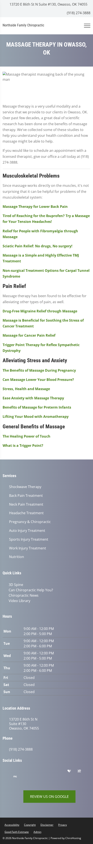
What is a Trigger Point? (23, 445)
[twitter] (51, 772)
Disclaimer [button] (46, 825)
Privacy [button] (62, 825)
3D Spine (16, 584)
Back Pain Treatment (26, 495)
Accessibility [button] (12, 825)
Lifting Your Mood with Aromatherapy (36, 416)
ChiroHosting (73, 838)
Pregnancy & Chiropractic (30, 522)
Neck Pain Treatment (26, 504)
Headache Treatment (26, 513)
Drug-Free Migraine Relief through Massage (40, 311)
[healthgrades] (72, 772)
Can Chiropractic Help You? (31, 590)
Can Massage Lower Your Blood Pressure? (38, 379)
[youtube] (62, 772)
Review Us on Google (49, 796)
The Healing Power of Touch (26, 436)
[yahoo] (8, 777)
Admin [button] (37, 832)
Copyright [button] (30, 825)
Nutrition (16, 557)
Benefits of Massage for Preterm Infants (37, 407)
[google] (8, 772)
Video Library (19, 600)
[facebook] (18, 772)
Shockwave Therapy (25, 487)
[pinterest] (40, 772)
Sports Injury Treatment (28, 539)
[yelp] (29, 772)
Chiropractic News (23, 595)
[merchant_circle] (18, 777)
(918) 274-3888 (78, 13)
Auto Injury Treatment (27, 530)
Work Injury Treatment (27, 548)
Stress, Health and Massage (26, 388)
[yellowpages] (82, 772)
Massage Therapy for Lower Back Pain (35, 206)
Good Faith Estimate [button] (17, 832)
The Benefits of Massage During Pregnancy (39, 370)
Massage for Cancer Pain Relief (29, 335)
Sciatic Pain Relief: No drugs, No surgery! (37, 246)
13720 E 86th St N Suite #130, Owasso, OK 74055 (48, 4)
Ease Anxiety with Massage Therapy (33, 398)
